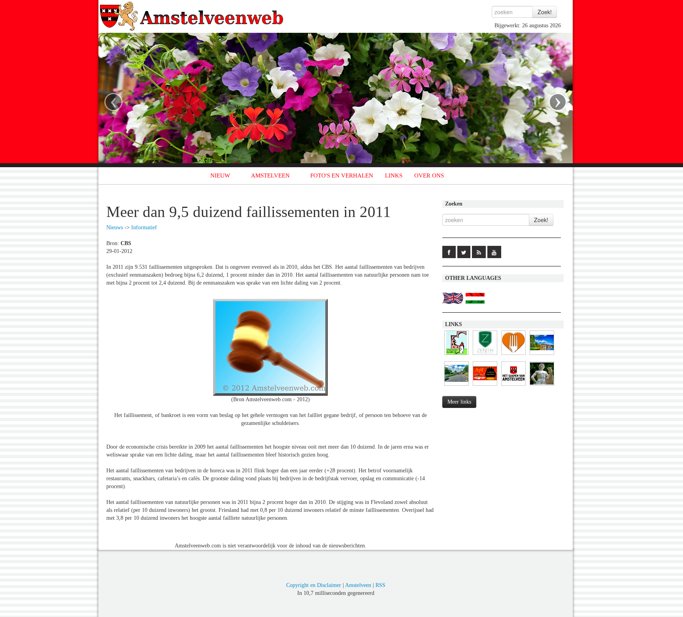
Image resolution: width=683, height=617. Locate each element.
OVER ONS (429, 175)
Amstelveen (358, 585)
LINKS (393, 175)
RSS (380, 585)
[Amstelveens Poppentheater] (485, 386)
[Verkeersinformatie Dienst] (456, 386)
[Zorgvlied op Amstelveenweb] (542, 386)
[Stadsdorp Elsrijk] (456, 355)
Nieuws (114, 227)
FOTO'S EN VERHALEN (341, 175)
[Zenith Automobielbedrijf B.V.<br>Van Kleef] (485, 355)
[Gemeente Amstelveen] (542, 355)
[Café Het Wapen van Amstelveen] (513, 386)
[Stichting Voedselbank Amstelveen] (513, 355)
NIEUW (220, 175)
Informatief (144, 227)
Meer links (459, 402)
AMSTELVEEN (270, 175)
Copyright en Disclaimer (313, 585)
